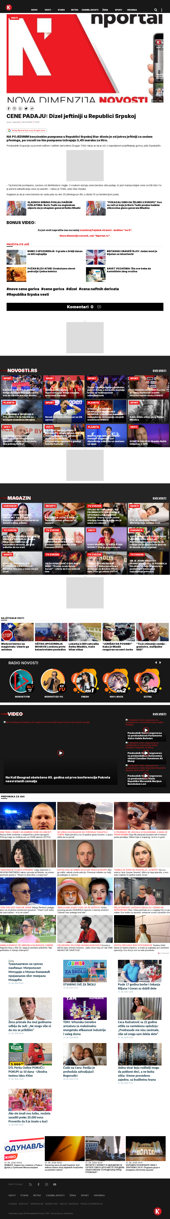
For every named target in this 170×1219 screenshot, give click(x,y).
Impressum (37, 1204)
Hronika (132, 10)
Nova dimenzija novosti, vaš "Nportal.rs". (85, 235)
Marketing (51, 1204)
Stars (61, 10)
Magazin (19, 498)
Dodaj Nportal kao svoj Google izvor (28, 130)
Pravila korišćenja (92, 1204)
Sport (118, 10)
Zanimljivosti (90, 10)
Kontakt (24, 1204)
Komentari (80, 306)
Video (15, 714)
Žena (105, 10)
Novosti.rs (22, 370)
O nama (12, 1204)
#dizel (71, 289)
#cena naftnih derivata (99, 289)
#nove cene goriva (23, 289)
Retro (74, 10)
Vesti (48, 10)
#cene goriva (52, 289)
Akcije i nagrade (69, 1204)
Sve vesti (159, 370)
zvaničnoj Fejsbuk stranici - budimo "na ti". (106, 230)
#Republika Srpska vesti (28, 294)
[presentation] (156, 663)
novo (34, 10)
